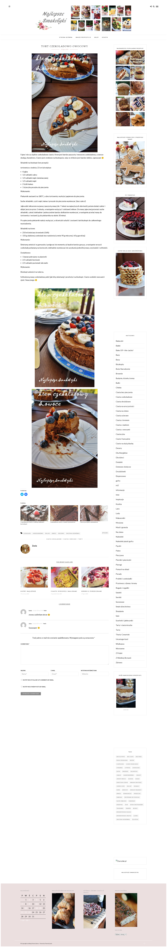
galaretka (134, 771)
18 (37, 908)
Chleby (118, 387)
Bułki (118, 383)
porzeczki (137, 793)
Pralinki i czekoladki (124, 579)
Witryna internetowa (89, 670)
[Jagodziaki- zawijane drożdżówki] (137, 104)
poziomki (61, 533)
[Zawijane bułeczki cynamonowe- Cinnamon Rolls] (137, 88)
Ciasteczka (120, 434)
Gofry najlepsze (28, 591)
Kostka (119, 504)
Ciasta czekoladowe (54, 539)
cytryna (127, 767)
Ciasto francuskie (123, 439)
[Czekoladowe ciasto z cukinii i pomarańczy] (64, 513)
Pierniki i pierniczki (123, 560)
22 (26, 912)
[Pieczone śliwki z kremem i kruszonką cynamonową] (137, 73)
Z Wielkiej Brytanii (123, 658)
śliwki (136, 815)
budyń (132, 760)
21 (22, 912)
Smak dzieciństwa (123, 606)
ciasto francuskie (132, 764)
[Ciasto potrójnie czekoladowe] (94, 513)
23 (29, 912)
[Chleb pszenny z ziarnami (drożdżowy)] (123, 88)
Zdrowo (119, 662)
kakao (137, 778)
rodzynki (120, 804)
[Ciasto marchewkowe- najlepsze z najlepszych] (123, 73)
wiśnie (135, 808)
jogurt (138, 775)
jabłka (119, 775)
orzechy (125, 789)
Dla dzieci (120, 457)
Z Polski (119, 653)
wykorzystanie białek (124, 812)
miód (118, 789)
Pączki (118, 546)
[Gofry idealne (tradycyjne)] (137, 119)
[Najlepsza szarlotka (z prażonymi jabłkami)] (123, 57)
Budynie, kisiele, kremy (125, 378)
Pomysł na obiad (122, 569)
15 (26, 908)
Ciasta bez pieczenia (124, 392)
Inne (117, 495)
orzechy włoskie (135, 789)
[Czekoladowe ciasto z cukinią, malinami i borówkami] (34, 513)
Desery (119, 448)
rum (126, 804)
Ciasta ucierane (122, 415)
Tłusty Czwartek (123, 634)
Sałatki (118, 592)
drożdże (125, 771)
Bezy (118, 360)
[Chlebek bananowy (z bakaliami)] (123, 104)
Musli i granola (122, 527)
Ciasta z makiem (122, 425)
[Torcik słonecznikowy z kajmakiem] (137, 57)
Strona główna (65, 37)
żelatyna (135, 819)
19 (40, 908)
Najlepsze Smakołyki (130, 872)
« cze (22, 920)
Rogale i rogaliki (122, 588)
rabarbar (132, 801)
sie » (27, 920)
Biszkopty (120, 364)
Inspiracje (120, 499)
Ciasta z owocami (70, 539)
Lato (118, 509)
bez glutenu (121, 756)
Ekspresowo (121, 476)
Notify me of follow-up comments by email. (38, 680)
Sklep (96, 37)
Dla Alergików (121, 453)
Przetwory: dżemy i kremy (126, 583)
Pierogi (119, 565)
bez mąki (139, 756)
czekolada (27, 533)
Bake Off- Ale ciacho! (124, 350)
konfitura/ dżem (122, 782)
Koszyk (105, 37)
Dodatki (119, 462)
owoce (54, 533)
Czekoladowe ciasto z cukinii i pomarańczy (62, 522)
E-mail (53, 670)
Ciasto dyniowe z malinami (64, 591)
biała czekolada (122, 760)
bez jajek (130, 756)
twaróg (128, 808)
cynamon (120, 767)
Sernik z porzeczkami (91, 591)
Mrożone (119, 523)
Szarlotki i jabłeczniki (124, 620)
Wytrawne (120, 648)
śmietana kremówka (73, 533)
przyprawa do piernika (132, 797)
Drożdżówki (121, 471)
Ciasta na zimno (122, 411)
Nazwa (23, 670)
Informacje (120, 490)
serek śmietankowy (136, 804)
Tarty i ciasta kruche (124, 625)
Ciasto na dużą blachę (124, 443)
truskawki (120, 808)
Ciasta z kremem (122, 420)
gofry (118, 481)
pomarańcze (127, 793)
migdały (136, 786)
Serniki (118, 597)
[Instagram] (9, 6)
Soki (117, 616)
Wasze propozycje (83, 37)
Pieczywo (120, 555)
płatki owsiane (121, 801)
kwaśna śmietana (135, 782)
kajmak (130, 778)
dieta (118, 771)
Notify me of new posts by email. (34, 687)
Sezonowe (120, 602)
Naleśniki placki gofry (124, 541)
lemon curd (121, 786)
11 (37, 904)
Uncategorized (122, 639)
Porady (119, 574)
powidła (119, 797)
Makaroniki (120, 518)
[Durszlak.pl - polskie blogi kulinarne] (121, 861)
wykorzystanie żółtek (124, 815)
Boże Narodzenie (123, 369)
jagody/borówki (38, 533)
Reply (45, 610)
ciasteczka (120, 764)
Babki (118, 346)
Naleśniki (119, 537)
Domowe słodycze (123, 467)
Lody (118, 513)
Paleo (118, 551)
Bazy (118, 355)
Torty (80, 539)
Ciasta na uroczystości (125, 406)
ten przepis (43, 163)
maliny (47, 533)
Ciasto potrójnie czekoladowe (89, 522)
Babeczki (119, 341)
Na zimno (119, 532)
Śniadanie (120, 611)
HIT (117, 485)
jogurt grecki (121, 778)
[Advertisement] (128, 315)
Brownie (119, 373)
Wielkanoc (120, 644)
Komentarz (25, 644)
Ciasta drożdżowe (123, 401)
